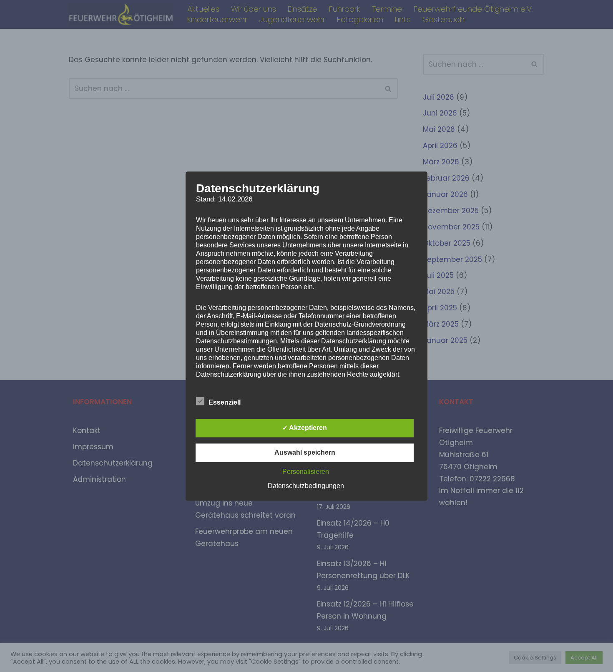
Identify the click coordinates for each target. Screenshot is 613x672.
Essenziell (225, 402)
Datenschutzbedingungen (306, 485)
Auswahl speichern (304, 452)
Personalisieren (305, 471)
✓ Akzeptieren (304, 427)
